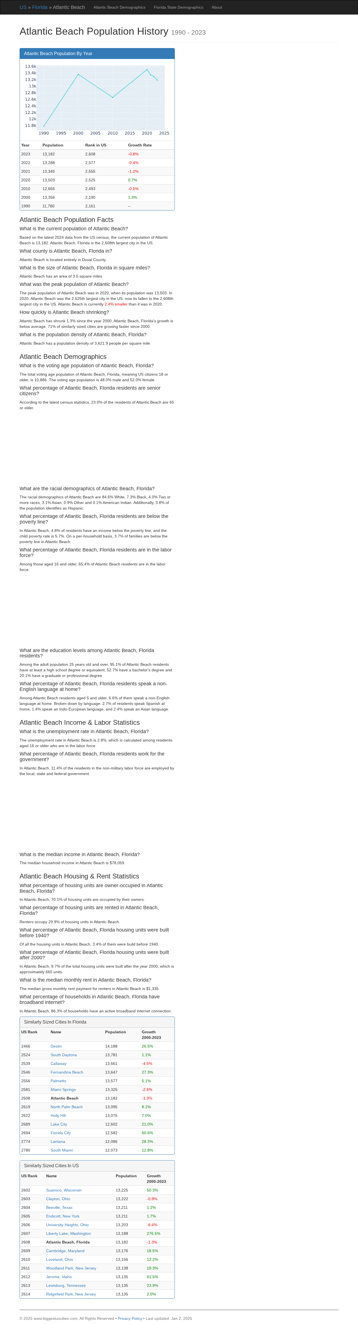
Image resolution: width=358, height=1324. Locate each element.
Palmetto (58, 1081)
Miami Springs (63, 1089)
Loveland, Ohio (59, 1259)
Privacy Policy (130, 1318)
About (217, 7)
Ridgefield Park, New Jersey (71, 1294)
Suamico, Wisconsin (64, 1190)
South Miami (62, 1150)
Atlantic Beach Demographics (119, 7)
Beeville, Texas (59, 1207)
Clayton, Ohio (58, 1199)
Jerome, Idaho (59, 1277)
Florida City (61, 1133)
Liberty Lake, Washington (68, 1233)
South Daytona (64, 1055)
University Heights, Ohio (67, 1225)
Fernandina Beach (67, 1072)
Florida (40, 7)
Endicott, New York (62, 1216)
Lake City (59, 1124)
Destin (56, 1046)
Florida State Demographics (178, 7)
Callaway (59, 1063)
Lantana (58, 1141)
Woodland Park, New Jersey (71, 1268)
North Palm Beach (67, 1107)
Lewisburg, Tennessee (66, 1285)
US (23, 7)
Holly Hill (58, 1115)
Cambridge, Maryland (65, 1251)
